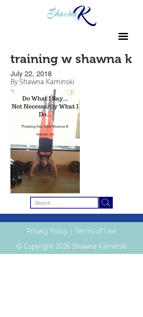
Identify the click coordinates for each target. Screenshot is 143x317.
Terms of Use (95, 231)
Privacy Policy (47, 231)
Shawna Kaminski (46, 81)
